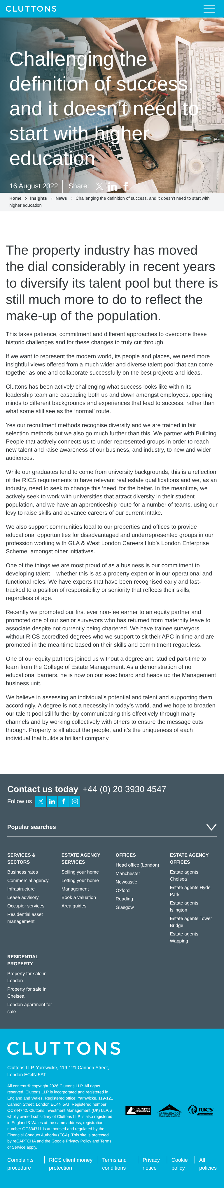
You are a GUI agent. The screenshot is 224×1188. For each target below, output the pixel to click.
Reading (124, 899)
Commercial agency (27, 880)
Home (15, 198)
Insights (38, 198)
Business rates (22, 872)
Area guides (74, 906)
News (61, 198)
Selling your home (80, 872)
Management (75, 889)
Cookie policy (180, 1164)
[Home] (31, 9)
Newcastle (126, 882)
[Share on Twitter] (99, 186)
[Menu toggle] (209, 9)
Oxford (123, 890)
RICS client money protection (70, 1164)
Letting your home (80, 880)
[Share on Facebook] (125, 186)
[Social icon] (40, 801)
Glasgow (125, 907)
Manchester (128, 873)
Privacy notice (151, 1164)
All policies (208, 1164)
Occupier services (25, 906)
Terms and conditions (114, 1164)
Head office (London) (137, 865)
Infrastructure (21, 889)
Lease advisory (23, 897)
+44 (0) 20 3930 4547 (125, 789)
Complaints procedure (20, 1164)
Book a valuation (79, 897)
